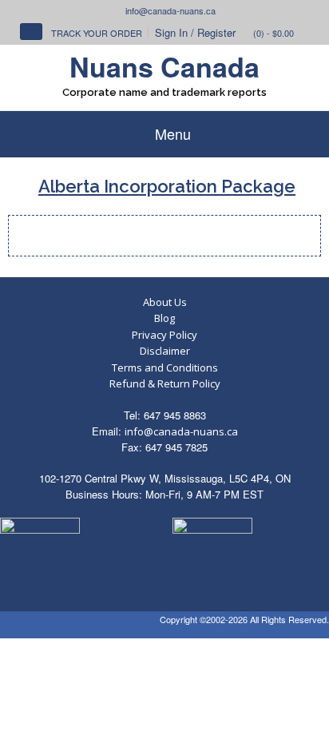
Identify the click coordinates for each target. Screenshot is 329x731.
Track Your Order (96, 32)
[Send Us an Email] (117, 10)
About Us (165, 302)
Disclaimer (165, 351)
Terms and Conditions (165, 367)
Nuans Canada (164, 66)
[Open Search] (31, 31)
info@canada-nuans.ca (181, 431)
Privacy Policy (164, 335)
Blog (164, 318)
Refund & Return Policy (164, 383)
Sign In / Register (195, 32)
